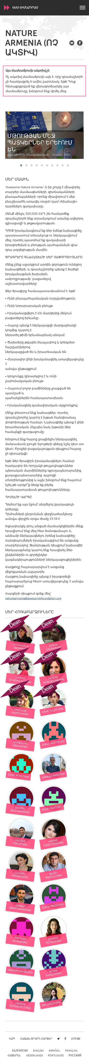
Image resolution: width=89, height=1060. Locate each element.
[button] (21, 165)
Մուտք (75, 1038)
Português (56, 1055)
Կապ (12, 1038)
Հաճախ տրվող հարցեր (36, 1038)
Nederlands (34, 1055)
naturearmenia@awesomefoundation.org (33, 598)
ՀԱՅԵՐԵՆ (14, 1055)
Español (54, 1050)
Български (20, 1050)
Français (71, 1050)
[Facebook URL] (80, 43)
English (38, 1050)
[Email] (72, 43)
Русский (75, 1055)
